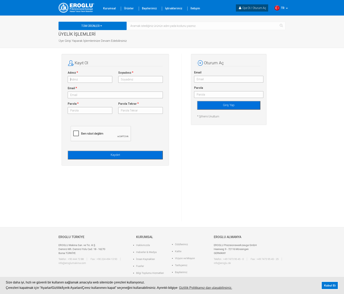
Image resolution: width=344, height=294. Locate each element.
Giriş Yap (229, 105)
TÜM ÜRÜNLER (90, 25)
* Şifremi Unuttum (208, 116)
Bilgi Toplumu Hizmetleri (150, 273)
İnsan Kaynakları (145, 259)
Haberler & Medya (146, 252)
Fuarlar (140, 266)
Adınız (73, 72)
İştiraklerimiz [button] (173, 8)
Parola (73, 103)
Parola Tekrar (128, 103)
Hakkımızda (143, 245)
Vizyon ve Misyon (185, 258)
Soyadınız (125, 72)
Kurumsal (109, 8)
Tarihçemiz (181, 265)
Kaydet (115, 155)
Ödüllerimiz (181, 244)
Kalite (178, 251)
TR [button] (282, 8)
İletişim (195, 8)
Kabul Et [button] (330, 285)
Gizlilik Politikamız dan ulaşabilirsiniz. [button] (205, 287)
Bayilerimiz (149, 8)
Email (72, 88)
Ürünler (129, 8)
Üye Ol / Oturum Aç (254, 8)
